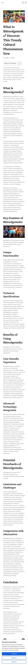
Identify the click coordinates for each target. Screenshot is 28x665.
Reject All (14, 661)
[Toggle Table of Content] (18, 63)
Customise (14, 657)
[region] (14, 652)
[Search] (23, 2)
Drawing (13, 57)
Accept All (14, 653)
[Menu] (25, 2)
